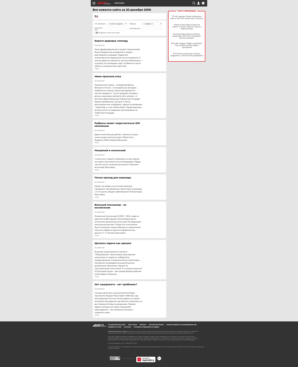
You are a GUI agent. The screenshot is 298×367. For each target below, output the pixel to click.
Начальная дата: (98, 28)
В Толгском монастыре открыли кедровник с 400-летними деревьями (186, 55)
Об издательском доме (116, 324)
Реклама (143, 324)
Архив (97, 68)
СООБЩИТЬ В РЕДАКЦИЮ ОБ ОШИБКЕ (146, 327)
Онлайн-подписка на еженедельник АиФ (181, 324)
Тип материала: (100, 24)
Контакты (127, 327)
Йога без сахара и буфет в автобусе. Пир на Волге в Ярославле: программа (186, 45)
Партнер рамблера (128, 358)
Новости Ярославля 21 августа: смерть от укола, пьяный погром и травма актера (186, 27)
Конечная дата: (134, 28)
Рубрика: (132, 24)
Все (96, 16)
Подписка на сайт (114, 327)
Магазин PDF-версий (156, 324)
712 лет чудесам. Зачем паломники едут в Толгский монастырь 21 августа (187, 17)
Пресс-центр (132, 324)
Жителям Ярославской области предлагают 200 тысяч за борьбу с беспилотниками (186, 36)
